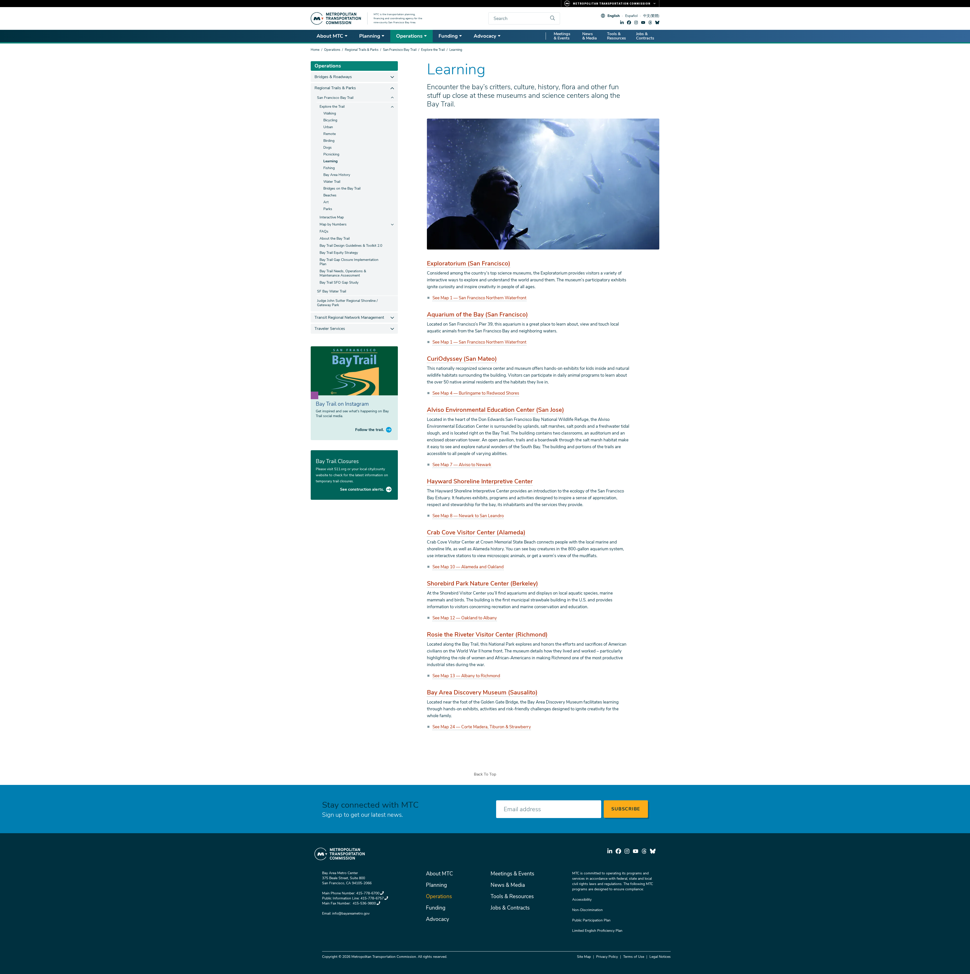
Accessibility (582, 899)
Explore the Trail (433, 50)
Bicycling (330, 120)
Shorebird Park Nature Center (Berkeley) (482, 583)
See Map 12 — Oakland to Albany (464, 618)
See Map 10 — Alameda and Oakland (468, 567)
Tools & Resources (616, 36)
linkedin (622, 22)
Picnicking (331, 154)
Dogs (327, 147)
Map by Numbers (333, 224)
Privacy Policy (607, 956)
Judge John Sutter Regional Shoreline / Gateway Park (347, 302)
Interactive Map (332, 217)
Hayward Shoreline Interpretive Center (480, 481)
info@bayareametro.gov (351, 913)
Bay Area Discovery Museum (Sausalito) (482, 692)
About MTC (330, 36)
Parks (327, 209)
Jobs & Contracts (645, 36)
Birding (328, 140)
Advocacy (485, 36)
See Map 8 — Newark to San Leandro (468, 516)
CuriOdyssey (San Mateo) (462, 359)
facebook (629, 22)
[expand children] (392, 77)
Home (315, 50)
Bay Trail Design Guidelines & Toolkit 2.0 (351, 245)
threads (650, 22)
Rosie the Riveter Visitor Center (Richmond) (487, 634)
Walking (329, 113)
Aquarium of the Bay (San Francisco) (477, 314)
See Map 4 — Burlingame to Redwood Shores (475, 393)
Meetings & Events (562, 36)
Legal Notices (660, 956)
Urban (328, 127)
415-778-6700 (367, 893)
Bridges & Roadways (333, 77)
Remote (329, 133)
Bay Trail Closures (337, 461)
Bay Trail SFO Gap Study (339, 282)
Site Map (584, 956)
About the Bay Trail (335, 238)
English (614, 15)
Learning (330, 161)
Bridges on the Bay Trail (341, 188)
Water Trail (331, 181)
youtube (643, 22)
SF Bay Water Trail (331, 291)
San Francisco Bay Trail (400, 50)
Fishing (329, 168)
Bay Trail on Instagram (342, 403)
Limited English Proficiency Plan (597, 930)
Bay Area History (336, 174)
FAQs (324, 231)
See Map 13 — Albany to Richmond (466, 676)
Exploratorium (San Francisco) (468, 263)
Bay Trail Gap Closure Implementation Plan (349, 261)
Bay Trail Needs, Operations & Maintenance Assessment (343, 273)
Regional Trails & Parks (361, 50)
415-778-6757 (372, 898)
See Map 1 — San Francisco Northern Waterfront (479, 298)
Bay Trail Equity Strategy (339, 252)
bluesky (657, 22)
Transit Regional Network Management (349, 317)
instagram (636, 22)
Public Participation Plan (591, 920)
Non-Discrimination (587, 910)
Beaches (329, 195)
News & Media (589, 36)
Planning (369, 36)
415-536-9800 (364, 903)
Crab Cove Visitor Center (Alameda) (476, 532)
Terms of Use (633, 956)
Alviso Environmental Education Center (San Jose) (495, 410)
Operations (409, 36)
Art (326, 202)
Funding (448, 36)
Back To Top (485, 774)
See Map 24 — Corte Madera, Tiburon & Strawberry (481, 727)
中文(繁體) (651, 15)
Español (631, 15)
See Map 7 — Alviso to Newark (461, 465)
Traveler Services (329, 328)
